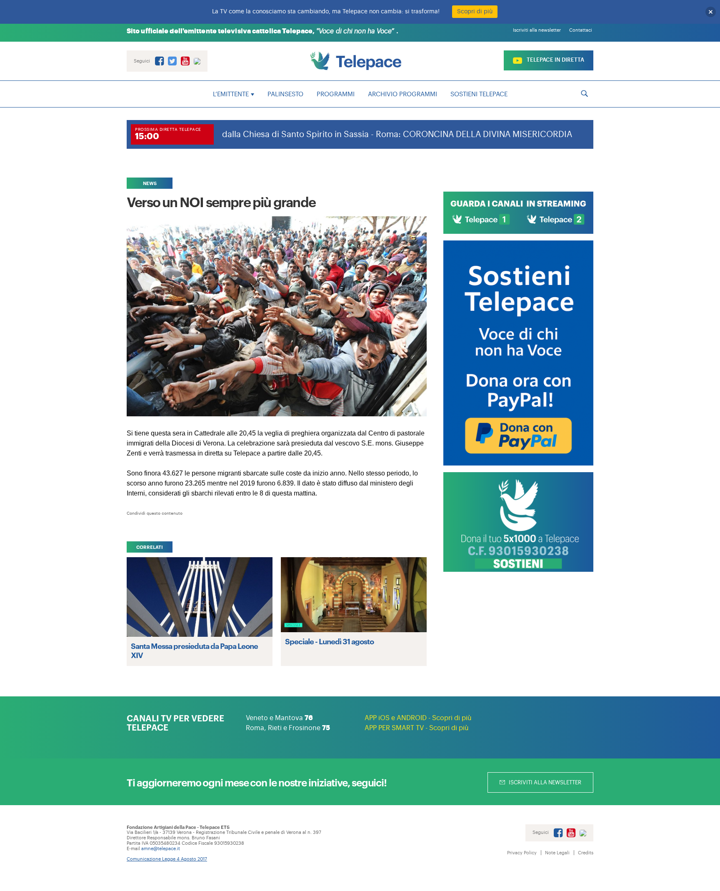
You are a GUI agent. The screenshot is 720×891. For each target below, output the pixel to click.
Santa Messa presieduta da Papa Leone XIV (194, 650)
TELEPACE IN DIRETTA (554, 60)
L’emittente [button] (231, 94)
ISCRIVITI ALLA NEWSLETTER (544, 782)
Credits (585, 853)
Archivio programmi (402, 94)
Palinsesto (285, 94)
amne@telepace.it (160, 848)
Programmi (336, 94)
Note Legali (557, 853)
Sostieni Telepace (479, 94)
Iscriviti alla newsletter (537, 30)
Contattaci (580, 30)
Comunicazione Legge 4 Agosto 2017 (167, 859)
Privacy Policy (522, 853)
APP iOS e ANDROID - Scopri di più (418, 718)
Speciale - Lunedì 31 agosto (329, 641)
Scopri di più (474, 12)
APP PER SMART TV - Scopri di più (417, 728)
